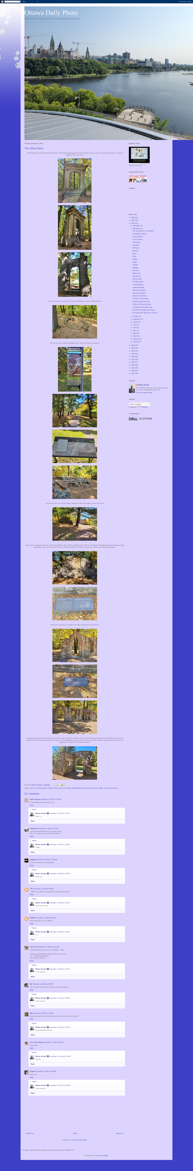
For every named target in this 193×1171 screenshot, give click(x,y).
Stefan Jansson (35, 799)
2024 (133, 223)
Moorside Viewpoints (139, 293)
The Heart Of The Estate (140, 298)
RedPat (32, 918)
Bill (31, 984)
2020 (133, 354)
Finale (134, 256)
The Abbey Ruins (138, 282)
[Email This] (55, 785)
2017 (133, 362)
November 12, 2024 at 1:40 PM (43, 984)
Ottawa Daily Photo (51, 12)
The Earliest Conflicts (139, 234)
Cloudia (32, 1071)
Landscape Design (138, 287)
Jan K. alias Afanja (36, 1042)
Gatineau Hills (42, 788)
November (136, 228)
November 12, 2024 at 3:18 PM (53, 1042)
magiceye (33, 859)
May (134, 330)
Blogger (105, 1155)
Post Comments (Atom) (79, 1140)
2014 (133, 371)
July (134, 325)
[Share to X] (60, 785)
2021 (133, 351)
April (134, 333)
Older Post (119, 1133)
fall (36, 788)
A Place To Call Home (139, 296)
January (136, 342)
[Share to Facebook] (62, 785)
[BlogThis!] (58, 785)
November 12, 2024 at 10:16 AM (48, 947)
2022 (133, 348)
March (134, 253)
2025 (133, 220)
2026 (133, 217)
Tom (31, 889)
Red (31, 1013)
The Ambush (136, 242)
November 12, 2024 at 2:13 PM (60, 903)
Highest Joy (136, 273)
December (136, 226)
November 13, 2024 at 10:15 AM (60, 1056)
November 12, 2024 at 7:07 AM (48, 828)
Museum (135, 251)
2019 (133, 356)
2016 (133, 365)
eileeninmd (34, 828)
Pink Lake (135, 270)
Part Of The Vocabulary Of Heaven (143, 310)
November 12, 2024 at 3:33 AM (51, 799)
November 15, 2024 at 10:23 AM (60, 1085)
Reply (32, 805)
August (135, 322)
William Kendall (40, 813)
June (135, 327)
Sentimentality (137, 279)
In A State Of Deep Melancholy (142, 307)
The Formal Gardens (139, 290)
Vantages (135, 268)
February (136, 339)
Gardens (135, 265)
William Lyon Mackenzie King (108, 788)
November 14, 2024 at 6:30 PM (46, 1071)
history (60, 788)
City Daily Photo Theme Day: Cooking (144, 313)
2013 (133, 373)
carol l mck (34, 947)
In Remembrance (138, 284)
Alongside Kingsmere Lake (141, 301)
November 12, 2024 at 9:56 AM (45, 918)
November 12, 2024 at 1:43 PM (43, 1013)
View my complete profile (144, 392)
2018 (133, 359)
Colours (134, 262)
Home (75, 1133)
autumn (32, 788)
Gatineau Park (52, 788)
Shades (134, 259)
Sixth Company (137, 239)
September (137, 319)
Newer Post (30, 1133)
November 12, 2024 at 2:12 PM (60, 813)
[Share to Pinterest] (64, 785)
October (136, 316)
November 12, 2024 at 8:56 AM (44, 889)
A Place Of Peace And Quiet (141, 304)
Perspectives (136, 276)
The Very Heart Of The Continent (143, 231)
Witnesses (135, 248)
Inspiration (135, 245)
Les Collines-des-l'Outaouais (72, 788)
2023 (133, 345)
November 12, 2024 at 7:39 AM (47, 859)
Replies (34, 809)
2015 (133, 368)
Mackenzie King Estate (90, 788)
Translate (144, 407)
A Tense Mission (137, 236)
